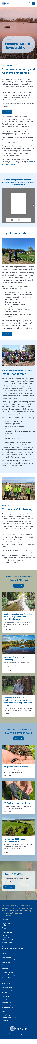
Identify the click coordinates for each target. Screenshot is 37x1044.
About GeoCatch (6, 957)
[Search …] (29, 3)
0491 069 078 (6, 923)
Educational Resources (8, 1005)
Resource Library (6, 1002)
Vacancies (5, 965)
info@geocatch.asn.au (8, 925)
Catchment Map (6, 962)
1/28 (8, 220)
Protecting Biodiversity (8, 975)
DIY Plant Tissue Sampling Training (17, 803)
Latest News (5, 1000)
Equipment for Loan (7, 1007)
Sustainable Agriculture (8, 972)
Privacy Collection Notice (9, 1017)
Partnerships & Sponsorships (10, 990)
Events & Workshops (8, 987)
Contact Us (5, 919)
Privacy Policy (6, 1015)
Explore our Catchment (8, 959)
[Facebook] (2, 928)
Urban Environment (7, 977)
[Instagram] (5, 928)
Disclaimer (5, 1020)
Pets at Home (5, 980)
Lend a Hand (5, 992)
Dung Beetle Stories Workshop (15, 767)
